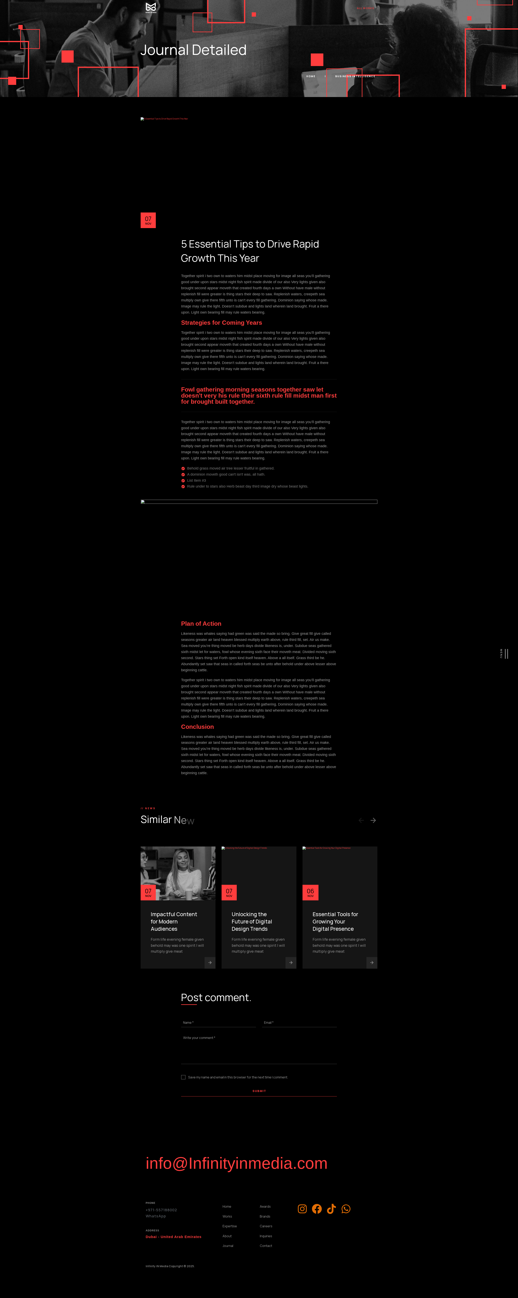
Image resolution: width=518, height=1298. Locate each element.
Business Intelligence (355, 76)
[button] (361, 821)
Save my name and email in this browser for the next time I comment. (238, 1077)
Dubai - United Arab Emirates (174, 1237)
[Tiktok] (331, 1209)
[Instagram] (302, 1209)
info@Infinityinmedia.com (237, 1163)
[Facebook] (317, 1209)
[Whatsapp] (346, 1209)
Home (311, 76)
